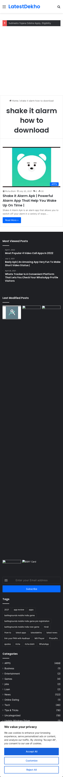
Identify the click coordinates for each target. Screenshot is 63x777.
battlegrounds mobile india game (19, 615)
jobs (7, 684)
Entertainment (12, 673)
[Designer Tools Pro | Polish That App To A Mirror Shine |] (12, 312)
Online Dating (12, 699)
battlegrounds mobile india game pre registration (26, 621)
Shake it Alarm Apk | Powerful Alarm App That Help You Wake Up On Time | (29, 200)
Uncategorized (12, 715)
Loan (7, 689)
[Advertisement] (31, 59)
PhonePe (53, 638)
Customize (31, 760)
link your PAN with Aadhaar (17, 638)
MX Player (39, 638)
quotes (7, 644)
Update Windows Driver (17, 720)
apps (31, 609)
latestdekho (36, 632)
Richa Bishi (10, 191)
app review (19, 609)
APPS (8, 663)
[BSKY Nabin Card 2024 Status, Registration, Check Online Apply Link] (31, 565)
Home (14, 100)
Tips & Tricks (11, 710)
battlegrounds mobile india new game (21, 627)
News (8, 694)
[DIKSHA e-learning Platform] (12, 565)
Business (9, 668)
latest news (52, 632)
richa (17, 644)
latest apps (21, 632)
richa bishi (29, 644)
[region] (31, 749)
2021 (6, 609)
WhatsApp (44, 644)
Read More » (11, 220)
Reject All (31, 769)
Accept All (31, 751)
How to (7, 632)
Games (8, 678)
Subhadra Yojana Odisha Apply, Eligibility (30, 23)
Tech (7, 705)
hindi (46, 627)
